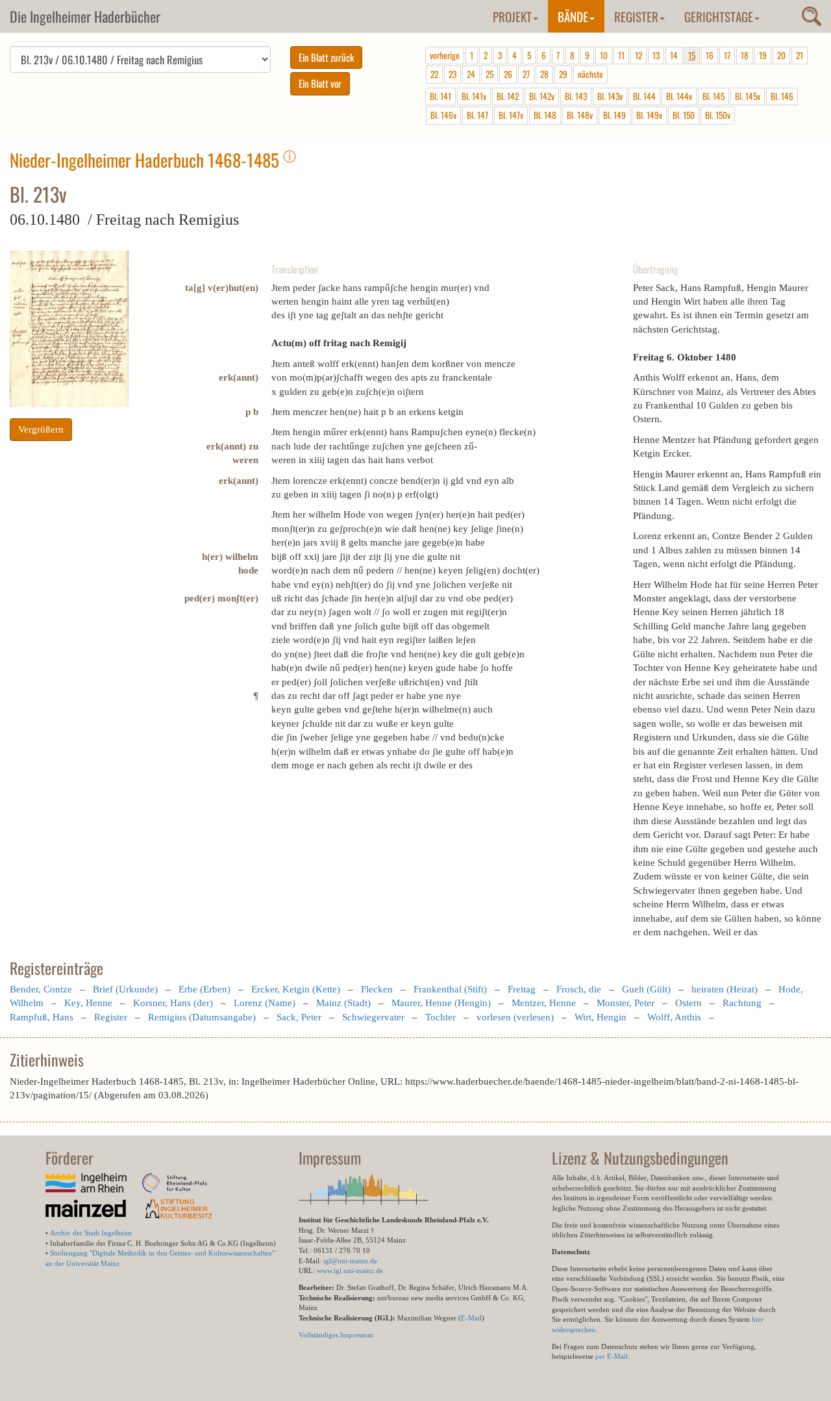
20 (781, 55)
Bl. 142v (541, 96)
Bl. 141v (474, 96)
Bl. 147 (477, 114)
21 (799, 55)
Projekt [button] (512, 16)
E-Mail (471, 1318)
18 (745, 55)
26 (508, 74)
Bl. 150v (717, 114)
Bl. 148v (580, 114)
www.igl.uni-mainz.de (350, 1270)
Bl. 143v (610, 96)
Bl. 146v (443, 114)
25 (489, 74)
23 (452, 74)
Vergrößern (41, 429)
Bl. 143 (576, 96)
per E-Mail (611, 1356)
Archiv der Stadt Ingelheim (91, 1233)
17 (727, 55)
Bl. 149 (614, 114)
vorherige (445, 55)
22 (434, 74)
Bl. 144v (679, 96)
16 (709, 55)
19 (763, 55)
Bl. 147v (511, 114)
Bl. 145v (747, 96)
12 (638, 55)
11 (621, 55)
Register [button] (636, 16)
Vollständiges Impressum (336, 1335)
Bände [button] (573, 16)
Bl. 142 (508, 96)
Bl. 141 (440, 96)
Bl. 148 (545, 114)
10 (604, 55)
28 (544, 74)
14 (674, 55)
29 (563, 74)
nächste (590, 74)
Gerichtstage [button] (718, 16)
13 (656, 55)
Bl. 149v (649, 114)
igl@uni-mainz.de (350, 1261)
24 (471, 74)
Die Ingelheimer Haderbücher (85, 16)
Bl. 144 (644, 96)
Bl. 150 (684, 114)
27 (526, 74)
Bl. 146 (782, 96)
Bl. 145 (713, 96)
